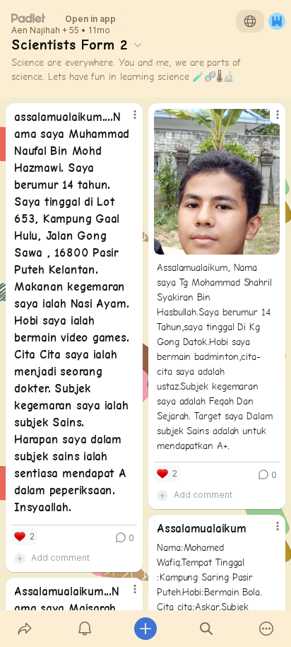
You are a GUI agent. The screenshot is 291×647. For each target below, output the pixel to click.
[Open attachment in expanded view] (217, 182)
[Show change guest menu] (276, 21)
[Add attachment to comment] (20, 558)
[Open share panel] (25, 628)
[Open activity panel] (85, 628)
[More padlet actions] (266, 628)
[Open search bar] (206, 628)
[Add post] (145, 628)
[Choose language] (250, 21)
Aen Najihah (35, 30)
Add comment (60, 557)
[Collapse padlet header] (137, 44)
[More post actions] (126, 120)
